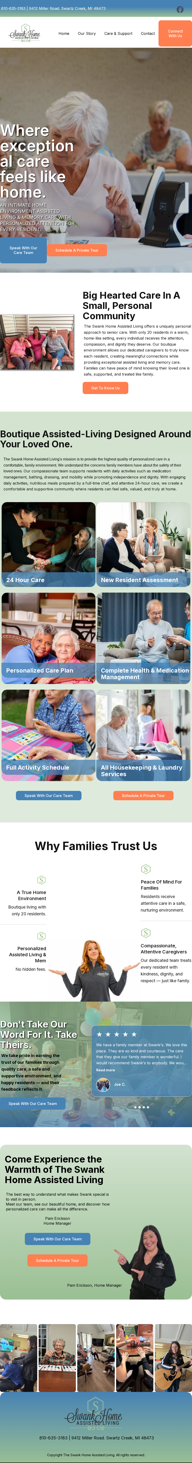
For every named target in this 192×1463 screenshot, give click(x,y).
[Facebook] (180, 9)
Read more (105, 1070)
